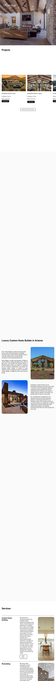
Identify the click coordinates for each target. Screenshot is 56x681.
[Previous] (5, 83)
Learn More (5, 101)
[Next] (51, 83)
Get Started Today (20, 26)
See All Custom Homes (28, 109)
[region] (28, 89)
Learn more (23, 656)
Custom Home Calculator (37, 26)
